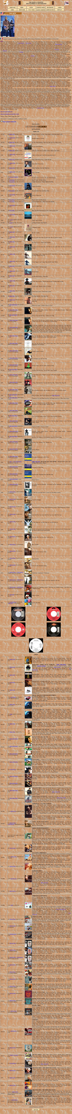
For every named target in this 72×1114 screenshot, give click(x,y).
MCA (11, 461)
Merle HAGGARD (61, 797)
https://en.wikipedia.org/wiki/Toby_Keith (10, 114)
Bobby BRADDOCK (61, 909)
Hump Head (13, 602)
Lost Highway (17, 461)
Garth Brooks (21, 43)
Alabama (21, 52)
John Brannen (61, 664)
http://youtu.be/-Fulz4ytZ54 (9, 121)
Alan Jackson (28, 43)
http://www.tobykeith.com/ (6, 111)
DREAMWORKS (13, 304)
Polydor (12, 682)
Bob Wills (57, 49)
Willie (36, 461)
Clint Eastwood (40, 108)
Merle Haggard (58, 44)
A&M (11, 714)
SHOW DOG (13, 491)
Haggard (5, 50)
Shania (57, 667)
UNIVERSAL (13, 769)
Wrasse (12, 594)
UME (11, 905)
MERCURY (12, 134)
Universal (20, 572)
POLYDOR (12, 180)
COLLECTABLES (13, 177)
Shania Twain (41, 666)
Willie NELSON (55, 395)
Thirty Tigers (14, 1055)
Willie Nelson (53, 86)
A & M (11, 219)
